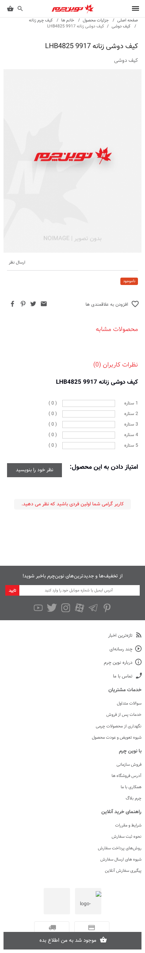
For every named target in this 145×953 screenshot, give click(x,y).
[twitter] (52, 608)
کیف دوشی (121, 26)
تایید (12, 591)
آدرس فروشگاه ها (126, 776)
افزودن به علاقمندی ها (107, 305)
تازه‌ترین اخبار (120, 636)
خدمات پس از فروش (123, 715)
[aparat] (79, 608)
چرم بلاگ (133, 798)
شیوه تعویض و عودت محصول (116, 737)
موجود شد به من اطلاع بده (67, 940)
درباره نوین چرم (118, 663)
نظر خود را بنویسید (34, 470)
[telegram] (93, 608)
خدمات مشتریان (124, 690)
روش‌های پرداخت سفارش (119, 848)
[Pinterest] (107, 608)
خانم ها (67, 20)
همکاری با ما (131, 787)
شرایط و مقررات (128, 825)
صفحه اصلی (127, 20)
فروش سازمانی (128, 764)
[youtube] (38, 608)
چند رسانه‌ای (120, 649)
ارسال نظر (17, 263)
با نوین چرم (130, 751)
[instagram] (65, 608)
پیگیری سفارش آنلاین (123, 871)
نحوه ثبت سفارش (126, 837)
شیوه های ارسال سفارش (120, 859)
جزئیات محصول (96, 20)
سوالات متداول (129, 703)
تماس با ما (122, 676)
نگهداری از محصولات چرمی (118, 726)
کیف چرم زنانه (41, 20)
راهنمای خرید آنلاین (121, 812)
